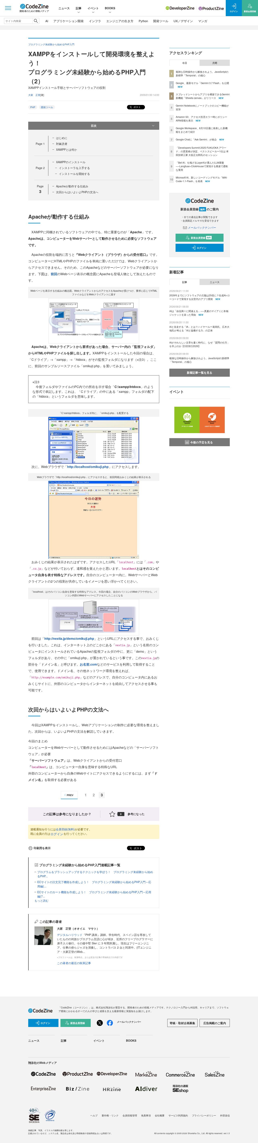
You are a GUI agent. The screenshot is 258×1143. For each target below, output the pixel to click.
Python (143, 21)
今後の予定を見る (201, 442)
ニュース (64, 8)
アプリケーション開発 (68, 21)
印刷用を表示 (42, 848)
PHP (32, 107)
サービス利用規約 (178, 1115)
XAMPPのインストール (70, 162)
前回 (54, 274)
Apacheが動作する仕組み (72, 186)
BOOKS (110, 8)
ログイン (56, 834)
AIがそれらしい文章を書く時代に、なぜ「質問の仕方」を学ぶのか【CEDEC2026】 (199, 344)
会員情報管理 (130, 1115)
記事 (78, 8)
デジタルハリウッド (69, 935)
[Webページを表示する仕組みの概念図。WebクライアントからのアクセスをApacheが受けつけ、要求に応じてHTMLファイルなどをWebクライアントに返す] (93, 320)
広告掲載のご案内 (214, 1023)
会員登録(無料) (65, 829)
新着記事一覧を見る (199, 372)
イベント (93, 8)
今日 (184, 63)
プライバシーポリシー (204, 1115)
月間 (214, 63)
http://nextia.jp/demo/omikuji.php (69, 638)
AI (46, 21)
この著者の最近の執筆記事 (74, 963)
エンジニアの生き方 (119, 21)
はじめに (61, 138)
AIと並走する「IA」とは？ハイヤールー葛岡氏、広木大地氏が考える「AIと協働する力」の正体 (199, 328)
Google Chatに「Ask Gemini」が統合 (196, 139)
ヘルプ (94, 1115)
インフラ (95, 21)
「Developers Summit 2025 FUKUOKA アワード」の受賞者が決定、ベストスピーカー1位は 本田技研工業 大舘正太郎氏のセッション (202, 151)
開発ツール (160, 21)
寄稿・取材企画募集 (182, 1023)
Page (40, 144)
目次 (94, 125)
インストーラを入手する (74, 168)
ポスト (137, 107)
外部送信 (225, 1115)
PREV (70, 795)
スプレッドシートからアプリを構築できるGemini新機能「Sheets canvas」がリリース (203, 96)
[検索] (35, 21)
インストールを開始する (74, 174)
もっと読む (41, 900)
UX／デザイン (183, 21)
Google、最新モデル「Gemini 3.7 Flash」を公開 (202, 83)
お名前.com (88, 664)
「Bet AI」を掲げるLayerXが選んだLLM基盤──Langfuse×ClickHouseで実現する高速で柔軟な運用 (202, 166)
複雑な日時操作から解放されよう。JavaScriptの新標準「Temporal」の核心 (202, 73)
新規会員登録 (201, 238)
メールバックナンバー (202, 227)
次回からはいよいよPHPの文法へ (77, 192)
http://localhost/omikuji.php (88, 466)
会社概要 (159, 1115)
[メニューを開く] (8, 8)
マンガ (202, 21)
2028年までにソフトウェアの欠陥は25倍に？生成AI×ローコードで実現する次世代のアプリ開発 (199, 297)
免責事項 (146, 1115)
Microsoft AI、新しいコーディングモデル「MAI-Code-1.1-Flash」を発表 (201, 179)
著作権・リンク (110, 1115)
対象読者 (61, 144)
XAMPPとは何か (66, 149)
